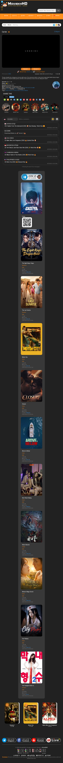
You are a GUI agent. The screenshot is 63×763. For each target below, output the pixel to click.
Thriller (23, 546)
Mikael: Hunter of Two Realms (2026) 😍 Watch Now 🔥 (21, 155)
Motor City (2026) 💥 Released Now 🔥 (16, 162)
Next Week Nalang (27, 498)
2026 (23, 267)
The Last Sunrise (26, 310)
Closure (24, 404)
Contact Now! (40, 72)
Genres (31, 15)
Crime (23, 453)
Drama (23, 406)
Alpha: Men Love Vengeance (32, 725)
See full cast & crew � (29, 87)
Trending (57, 15)
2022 (9, 74)
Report (58, 31)
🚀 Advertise (22, 72)
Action (7, 89)
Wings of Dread (51, 706)
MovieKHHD (45, 747)
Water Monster (26, 545)
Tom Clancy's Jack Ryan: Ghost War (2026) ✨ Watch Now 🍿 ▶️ (23, 147)
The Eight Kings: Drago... (28, 263)
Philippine (28, 412)
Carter (23, 216)
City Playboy (25, 638)
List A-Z (15, 15)
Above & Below (26, 451)
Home (6, 15)
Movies (9, 25)
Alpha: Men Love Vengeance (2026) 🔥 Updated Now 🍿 (21, 140)
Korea (16, 89)
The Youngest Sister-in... (28, 685)
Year (48, 15)
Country (40, 15)
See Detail (44, 753)
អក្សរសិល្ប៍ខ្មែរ (32, 755)
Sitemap (48, 755)
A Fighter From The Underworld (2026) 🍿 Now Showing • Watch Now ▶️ (25, 126)
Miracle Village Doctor (27, 591)
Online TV (17, 755)
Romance (24, 312)
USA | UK (28, 319)
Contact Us (40, 755)
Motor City (24, 357)
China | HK (28, 272)
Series (23, 15)
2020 (23, 689)
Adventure (24, 265)
